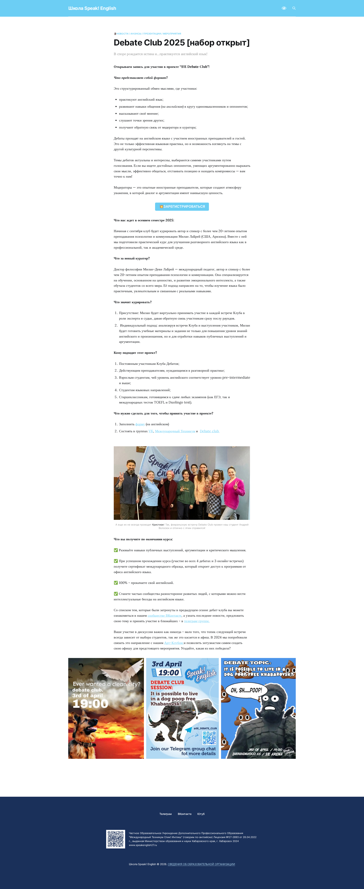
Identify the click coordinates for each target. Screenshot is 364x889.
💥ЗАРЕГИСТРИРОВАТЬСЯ (182, 206)
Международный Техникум (175, 431)
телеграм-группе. (196, 621)
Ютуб (201, 813)
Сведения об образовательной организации (201, 864)
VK (151, 431)
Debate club (210, 431)
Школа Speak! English (92, 8)
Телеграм (165, 813)
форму (140, 424)
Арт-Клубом (174, 643)
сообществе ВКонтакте (164, 615)
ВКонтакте (184, 813)
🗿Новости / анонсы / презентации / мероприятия (147, 33)
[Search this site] (294, 8)
